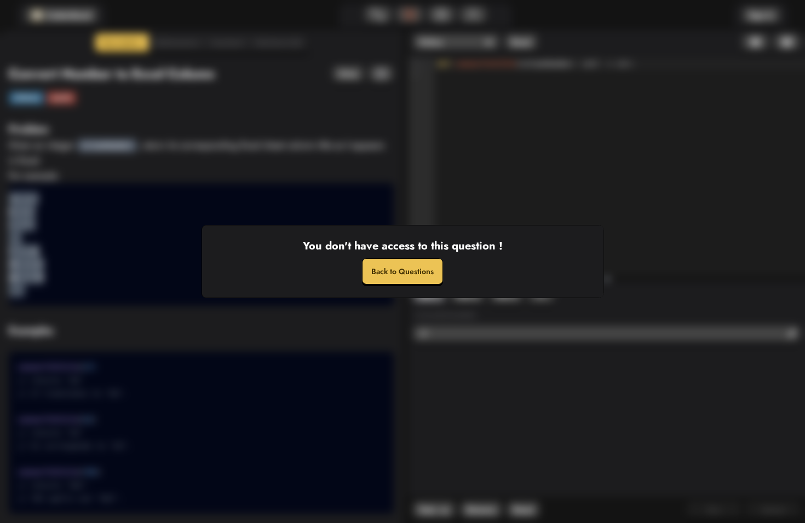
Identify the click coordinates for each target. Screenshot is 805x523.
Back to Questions (402, 271)
